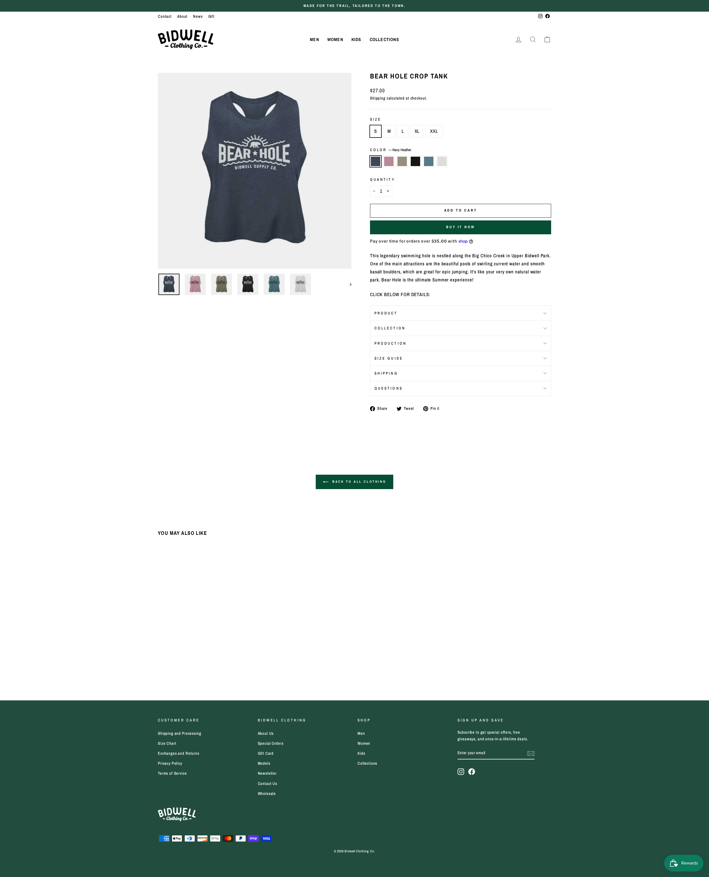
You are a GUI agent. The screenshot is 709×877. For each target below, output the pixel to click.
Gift (211, 16)
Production (390, 343)
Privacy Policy (170, 763)
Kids (356, 39)
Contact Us (268, 783)
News (197, 16)
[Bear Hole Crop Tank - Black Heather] (184, 667)
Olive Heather (402, 161)
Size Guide (388, 358)
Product (386, 313)
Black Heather (415, 161)
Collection (389, 328)
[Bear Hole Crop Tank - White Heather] (199, 667)
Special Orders (271, 743)
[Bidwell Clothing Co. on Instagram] (461, 771)
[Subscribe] (531, 753)
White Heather (442, 161)
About (182, 16)
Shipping (378, 98)
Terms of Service (172, 773)
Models (264, 763)
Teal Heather (428, 161)
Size (375, 119)
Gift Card (266, 753)
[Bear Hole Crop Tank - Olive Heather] (176, 667)
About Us (266, 733)
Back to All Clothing (358, 481)
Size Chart (167, 743)
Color (390, 149)
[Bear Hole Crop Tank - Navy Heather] (161, 667)
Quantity (382, 179)
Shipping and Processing (179, 733)
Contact (165, 16)
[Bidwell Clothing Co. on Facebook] (471, 771)
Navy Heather (375, 161)
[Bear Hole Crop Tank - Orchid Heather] (169, 667)
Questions (388, 388)
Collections (384, 39)
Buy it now (460, 227)
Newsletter (267, 773)
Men (314, 39)
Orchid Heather (388, 161)
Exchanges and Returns (178, 753)
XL (417, 131)
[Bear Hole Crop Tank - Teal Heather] (191, 667)
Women (335, 39)
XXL (434, 131)
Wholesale (267, 793)
